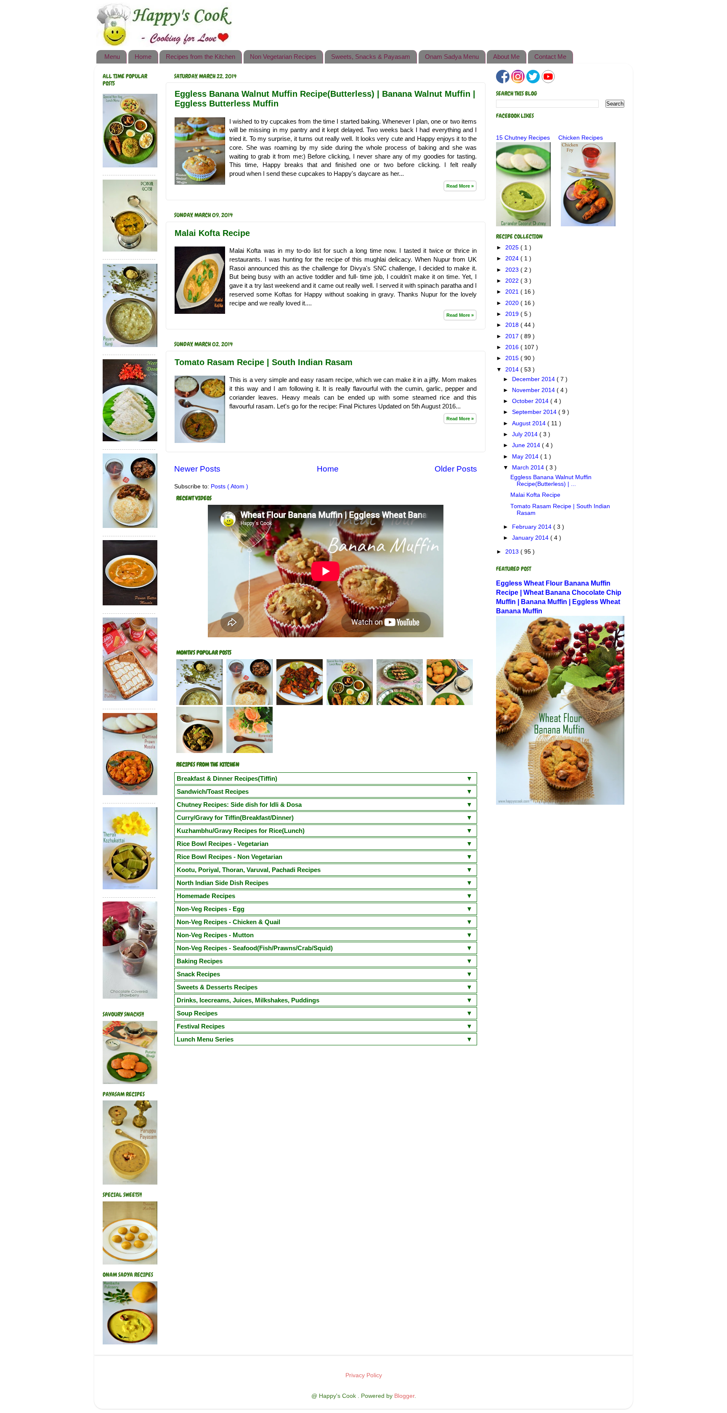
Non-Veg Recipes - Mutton (215, 934)
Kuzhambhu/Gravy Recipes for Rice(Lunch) (241, 830)
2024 (512, 258)
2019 (512, 314)
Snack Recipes (198, 974)
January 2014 (531, 538)
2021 (512, 292)
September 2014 (535, 412)
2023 (512, 270)
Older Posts (456, 468)
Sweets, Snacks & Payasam (370, 56)
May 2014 (526, 456)
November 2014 (534, 390)
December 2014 (534, 379)
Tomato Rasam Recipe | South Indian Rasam (264, 362)
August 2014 (529, 423)
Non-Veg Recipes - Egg (210, 908)
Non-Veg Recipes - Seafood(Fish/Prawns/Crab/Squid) (255, 948)
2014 (512, 369)
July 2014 (525, 434)
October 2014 (531, 401)
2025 (512, 247)
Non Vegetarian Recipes (283, 56)
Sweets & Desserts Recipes (217, 987)
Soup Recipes (197, 1013)
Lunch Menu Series (205, 1039)
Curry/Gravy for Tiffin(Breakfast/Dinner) (235, 817)
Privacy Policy (363, 1375)
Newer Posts (197, 468)
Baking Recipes (200, 961)
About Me (506, 56)
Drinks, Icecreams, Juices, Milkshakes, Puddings (248, 1000)
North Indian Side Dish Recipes (222, 882)
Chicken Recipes (580, 138)
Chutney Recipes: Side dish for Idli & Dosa (239, 804)
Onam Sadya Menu (452, 56)
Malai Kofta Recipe (212, 233)
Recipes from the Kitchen (200, 56)
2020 (512, 303)
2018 (512, 325)
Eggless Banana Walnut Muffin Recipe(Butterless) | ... (551, 480)
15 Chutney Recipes (523, 138)
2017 (512, 336)
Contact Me (550, 56)
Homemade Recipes (206, 895)
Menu (112, 56)
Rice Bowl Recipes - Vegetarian (222, 843)
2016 (512, 347)
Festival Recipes (201, 1026)
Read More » (460, 185)
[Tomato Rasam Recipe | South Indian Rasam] (200, 440)
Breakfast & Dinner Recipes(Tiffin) (227, 778)
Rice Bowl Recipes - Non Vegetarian (229, 856)
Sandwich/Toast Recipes (213, 791)
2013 (512, 552)
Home (143, 56)
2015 (512, 358)
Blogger (404, 1396)
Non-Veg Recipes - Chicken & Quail (228, 921)
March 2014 (529, 467)
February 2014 (532, 527)
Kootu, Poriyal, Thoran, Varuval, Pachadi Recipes (249, 869)
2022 (512, 281)
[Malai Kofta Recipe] (200, 311)
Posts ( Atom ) (229, 486)
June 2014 (527, 445)
